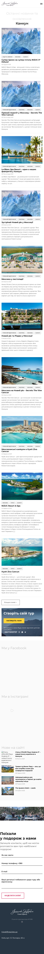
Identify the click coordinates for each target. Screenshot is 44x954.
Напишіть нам (13, 621)
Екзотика (22, 109)
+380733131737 (10, 632)
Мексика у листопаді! (12, 279)
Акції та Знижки (7, 57)
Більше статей (10, 602)
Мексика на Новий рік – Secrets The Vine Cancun (22, 391)
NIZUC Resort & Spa (11, 506)
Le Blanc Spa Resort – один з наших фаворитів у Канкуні (19, 170)
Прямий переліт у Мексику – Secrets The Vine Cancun (22, 114)
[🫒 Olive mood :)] (32, 730)
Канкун (25, 57)
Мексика (18, 57)
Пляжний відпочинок (9, 109)
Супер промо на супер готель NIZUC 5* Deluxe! (21, 61)
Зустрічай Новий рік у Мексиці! (17, 222)
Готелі (12, 503)
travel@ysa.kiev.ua (9, 932)
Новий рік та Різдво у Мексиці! (17, 336)
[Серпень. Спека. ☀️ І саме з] (12, 730)
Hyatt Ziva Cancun (10, 572)
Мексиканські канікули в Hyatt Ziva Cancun (19, 450)
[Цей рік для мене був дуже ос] (32, 710)
